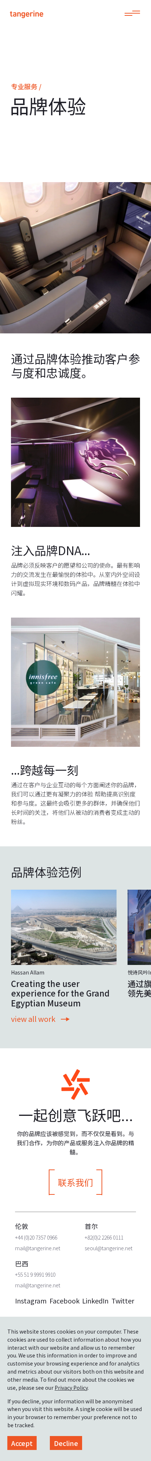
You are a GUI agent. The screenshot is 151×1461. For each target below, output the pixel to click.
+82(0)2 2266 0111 (104, 1237)
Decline (66, 1443)
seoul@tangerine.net (108, 1248)
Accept (22, 1443)
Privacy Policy (71, 1387)
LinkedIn (95, 1300)
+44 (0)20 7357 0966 (36, 1237)
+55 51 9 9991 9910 (35, 1274)
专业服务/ (26, 86)
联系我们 (75, 1182)
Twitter (122, 1300)
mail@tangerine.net (37, 1248)
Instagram (31, 1300)
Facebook (64, 1300)
